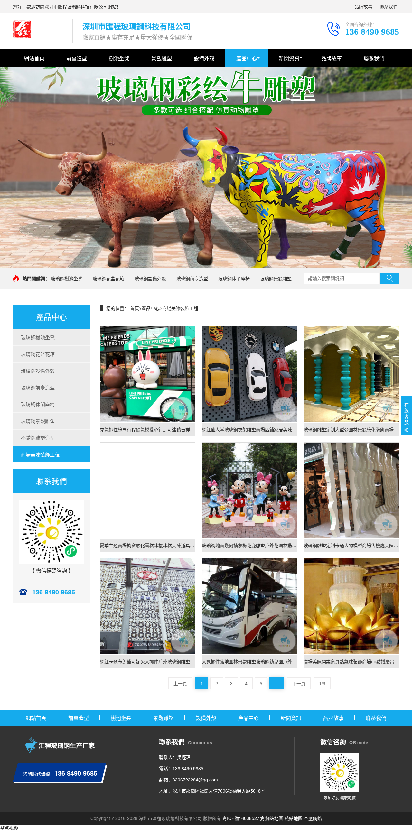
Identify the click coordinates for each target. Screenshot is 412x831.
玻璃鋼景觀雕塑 (276, 278)
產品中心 (246, 58)
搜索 (389, 278)
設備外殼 (204, 58)
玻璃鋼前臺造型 (192, 278)
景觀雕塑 (161, 58)
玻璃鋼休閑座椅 (234, 278)
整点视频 (9, 828)
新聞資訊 (289, 58)
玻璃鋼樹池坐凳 (66, 278)
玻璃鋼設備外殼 (150, 278)
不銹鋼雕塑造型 (38, 437)
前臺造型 (76, 58)
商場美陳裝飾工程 (40, 454)
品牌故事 (363, 6)
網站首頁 (34, 58)
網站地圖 (274, 818)
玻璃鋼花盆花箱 (108, 278)
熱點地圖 (294, 818)
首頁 (134, 308)
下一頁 (298, 683)
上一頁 (180, 683)
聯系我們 (388, 6)
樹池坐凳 (119, 58)
